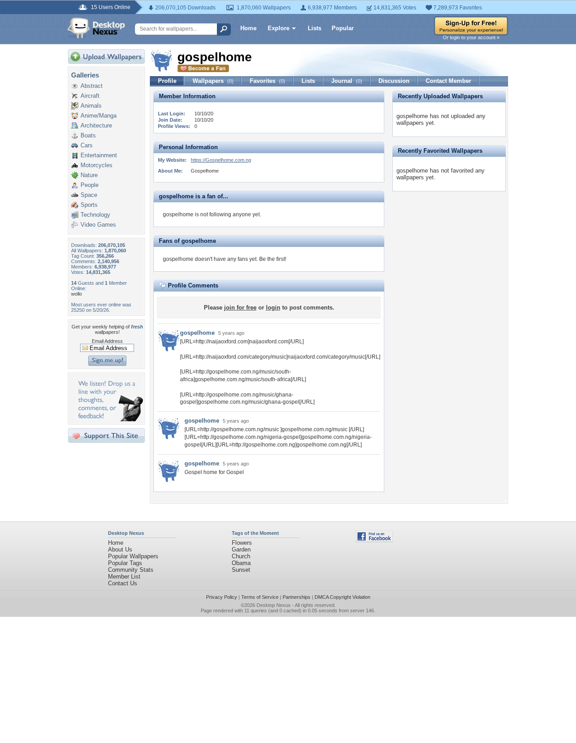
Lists (314, 28)
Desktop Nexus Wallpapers (96, 28)
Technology (95, 214)
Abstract (92, 85)
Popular (343, 28)
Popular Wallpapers (133, 556)
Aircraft (90, 95)
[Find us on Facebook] (374, 540)
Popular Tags (125, 563)
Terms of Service (260, 597)
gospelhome (197, 332)
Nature (89, 175)
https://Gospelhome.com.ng (221, 160)
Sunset (241, 569)
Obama (241, 563)
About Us (120, 549)
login (273, 307)
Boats (88, 135)
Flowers (242, 542)
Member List (124, 576)
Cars (87, 145)
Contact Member (448, 80)
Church (241, 556)
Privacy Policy (221, 597)
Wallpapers (213, 80)
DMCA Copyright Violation (342, 597)
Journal (346, 80)
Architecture (96, 125)
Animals (91, 105)
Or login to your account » (471, 37)
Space (89, 194)
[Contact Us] (109, 419)
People (90, 185)
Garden (241, 549)
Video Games (98, 224)
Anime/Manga (99, 115)
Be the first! (272, 259)
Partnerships (296, 597)
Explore (278, 28)
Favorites (267, 80)
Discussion (394, 80)
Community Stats (130, 569)
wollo (76, 293)
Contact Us (122, 583)
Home (248, 28)
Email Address (107, 341)
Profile (167, 80)
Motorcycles (96, 165)
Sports (89, 204)
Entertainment (99, 155)
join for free (240, 307)
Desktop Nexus (273, 605)
